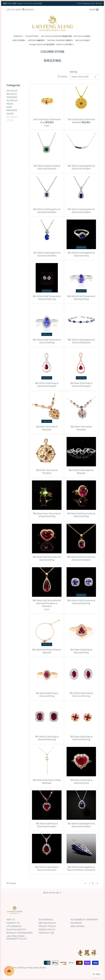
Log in (10, 9)
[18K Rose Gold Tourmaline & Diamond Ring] (81, 495)
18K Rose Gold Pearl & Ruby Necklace (47, 781)
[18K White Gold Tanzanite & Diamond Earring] (46, 277)
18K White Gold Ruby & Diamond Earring (81, 694)
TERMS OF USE (46, 932)
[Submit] (23, 10)
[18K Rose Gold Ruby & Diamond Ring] (81, 631)
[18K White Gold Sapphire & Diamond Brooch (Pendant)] (81, 848)
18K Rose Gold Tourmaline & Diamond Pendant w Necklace (47, 603)
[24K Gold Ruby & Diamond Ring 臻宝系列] (46, 101)
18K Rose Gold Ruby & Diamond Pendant (81, 384)
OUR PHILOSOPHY (16, 929)
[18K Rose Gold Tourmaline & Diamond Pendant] (81, 538)
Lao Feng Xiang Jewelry (35, 967)
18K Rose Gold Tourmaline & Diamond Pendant (81, 558)
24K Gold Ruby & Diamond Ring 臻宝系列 (46, 121)
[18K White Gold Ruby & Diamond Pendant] (46, 364)
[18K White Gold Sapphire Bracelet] (81, 451)
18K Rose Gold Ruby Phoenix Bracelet (46, 651)
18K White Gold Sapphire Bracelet (81, 471)
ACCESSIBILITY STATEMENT (84, 919)
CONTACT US (13, 923)
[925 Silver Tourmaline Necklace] (46, 408)
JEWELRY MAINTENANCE (19, 932)
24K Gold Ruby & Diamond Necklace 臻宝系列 (81, 121)
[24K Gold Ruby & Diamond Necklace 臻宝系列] (81, 101)
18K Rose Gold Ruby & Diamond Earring (81, 738)
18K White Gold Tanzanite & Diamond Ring (81, 297)
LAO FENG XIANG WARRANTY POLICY (16, 937)
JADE (9, 107)
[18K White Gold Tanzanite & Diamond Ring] (81, 277)
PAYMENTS (76, 923)
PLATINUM (11, 100)
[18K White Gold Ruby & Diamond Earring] (81, 674)
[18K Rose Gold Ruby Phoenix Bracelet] (46, 631)
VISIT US (10, 919)
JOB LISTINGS (77, 926)
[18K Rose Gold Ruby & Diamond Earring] (81, 718)
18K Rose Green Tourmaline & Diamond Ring (47, 515)
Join (18, 9)
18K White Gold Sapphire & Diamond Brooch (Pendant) (81, 868)
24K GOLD (11, 90)
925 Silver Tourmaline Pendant (47, 471)
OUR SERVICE (46, 919)
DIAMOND (11, 97)
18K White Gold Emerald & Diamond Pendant (46, 167)
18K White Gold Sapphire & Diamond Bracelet (81, 341)
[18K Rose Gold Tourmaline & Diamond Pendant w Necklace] (46, 582)
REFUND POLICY (47, 923)
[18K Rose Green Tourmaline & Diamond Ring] (46, 495)
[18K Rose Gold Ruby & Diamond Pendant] (81, 364)
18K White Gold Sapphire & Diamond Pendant (81, 167)
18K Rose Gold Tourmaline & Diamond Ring (81, 515)
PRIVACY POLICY (47, 926)
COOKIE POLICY (47, 929)
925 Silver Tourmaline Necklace (47, 428)
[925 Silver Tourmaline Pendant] (46, 451)
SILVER (10, 113)
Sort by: (73, 72)
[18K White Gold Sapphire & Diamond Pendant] (81, 147)
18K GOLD (11, 94)
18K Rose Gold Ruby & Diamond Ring (81, 651)
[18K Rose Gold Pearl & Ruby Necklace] (46, 761)
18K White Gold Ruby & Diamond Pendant (46, 384)
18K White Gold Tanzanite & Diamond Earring (47, 297)
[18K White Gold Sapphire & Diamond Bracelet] (81, 321)
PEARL (10, 103)
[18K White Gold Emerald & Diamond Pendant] (46, 147)
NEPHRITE (11, 110)
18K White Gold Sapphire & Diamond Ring (81, 254)
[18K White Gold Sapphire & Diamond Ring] (81, 234)
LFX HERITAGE (13, 926)
